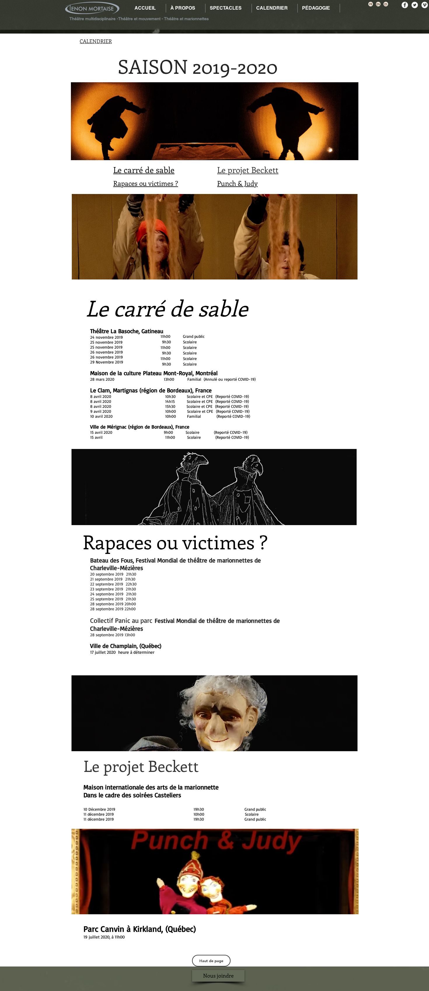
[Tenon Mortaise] (414, 5)
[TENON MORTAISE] (424, 5)
